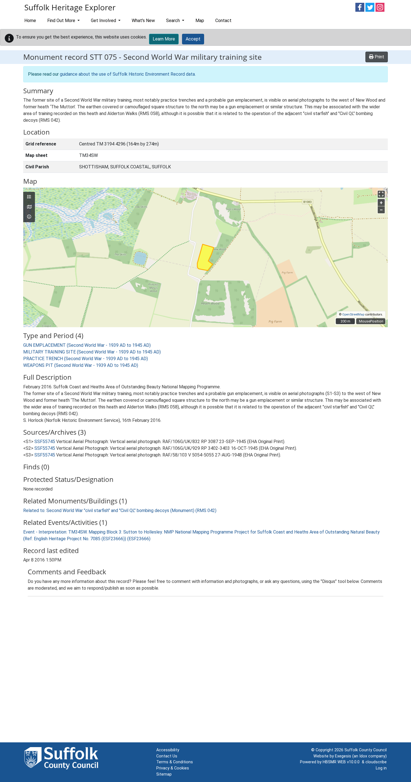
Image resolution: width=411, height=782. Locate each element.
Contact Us (166, 756)
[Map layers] (29, 197)
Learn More (164, 39)
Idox (363, 756)
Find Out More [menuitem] (61, 20)
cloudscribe (376, 762)
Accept (193, 39)
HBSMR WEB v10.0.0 (342, 762)
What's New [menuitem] (143, 20)
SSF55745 (44, 441)
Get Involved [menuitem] (104, 20)
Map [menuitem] (199, 20)
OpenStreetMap (353, 314)
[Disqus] (205, 670)
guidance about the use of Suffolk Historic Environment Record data (127, 74)
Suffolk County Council (365, 750)
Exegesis (343, 756)
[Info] (29, 217)
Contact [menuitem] (223, 20)
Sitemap (164, 774)
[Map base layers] (29, 207)
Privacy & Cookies (172, 768)
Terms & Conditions (174, 762)
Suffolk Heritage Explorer (69, 7)
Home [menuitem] (30, 20)
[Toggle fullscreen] (381, 194)
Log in (381, 768)
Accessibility (167, 750)
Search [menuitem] (173, 20)
